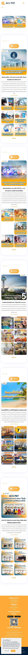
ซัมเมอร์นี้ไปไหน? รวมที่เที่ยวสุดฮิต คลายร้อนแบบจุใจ (14, 410)
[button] (23, 3)
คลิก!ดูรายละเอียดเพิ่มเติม (14, 95)
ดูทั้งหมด (14, 138)
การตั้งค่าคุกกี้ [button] (6, 650)
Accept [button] (13, 650)
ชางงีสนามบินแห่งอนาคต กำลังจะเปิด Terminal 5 (14, 302)
